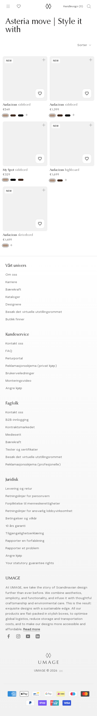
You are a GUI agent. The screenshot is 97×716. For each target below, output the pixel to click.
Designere (13, 304)
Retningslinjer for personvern (27, 496)
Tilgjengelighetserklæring (24, 533)
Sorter (82, 45)
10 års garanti (15, 526)
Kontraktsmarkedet (20, 427)
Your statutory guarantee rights (29, 563)
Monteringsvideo (18, 380)
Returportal (14, 358)
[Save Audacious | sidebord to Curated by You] (40, 93)
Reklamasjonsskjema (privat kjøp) (31, 365)
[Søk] (89, 6)
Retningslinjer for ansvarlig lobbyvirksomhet (38, 511)
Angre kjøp (13, 388)
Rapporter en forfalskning (24, 540)
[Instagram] (17, 636)
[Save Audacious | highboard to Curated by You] (87, 158)
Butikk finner (14, 319)
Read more (31, 629)
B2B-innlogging (17, 419)
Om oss (11, 274)
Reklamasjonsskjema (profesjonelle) (33, 464)
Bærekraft (13, 289)
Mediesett (13, 434)
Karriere (11, 282)
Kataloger (12, 297)
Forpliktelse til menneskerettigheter (32, 503)
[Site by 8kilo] (61, 671)
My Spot (15, 170)
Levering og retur (18, 488)
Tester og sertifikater (21, 449)
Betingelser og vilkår (21, 518)
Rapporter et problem (22, 548)
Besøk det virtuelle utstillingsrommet (33, 312)
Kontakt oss (14, 343)
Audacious (16, 105)
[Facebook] (8, 636)
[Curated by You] (18, 6)
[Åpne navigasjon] (8, 6)
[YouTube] (27, 636)
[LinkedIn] (37, 636)
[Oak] (5, 115)
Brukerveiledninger (19, 373)
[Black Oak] (20, 115)
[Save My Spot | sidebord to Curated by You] (40, 158)
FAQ (8, 351)
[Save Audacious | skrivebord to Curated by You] (40, 223)
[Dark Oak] (13, 115)
